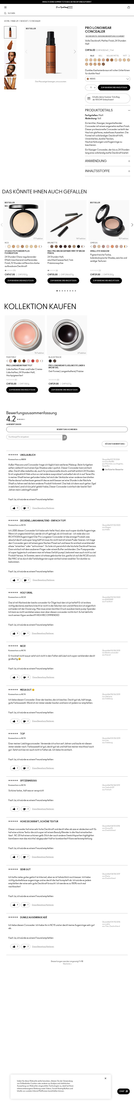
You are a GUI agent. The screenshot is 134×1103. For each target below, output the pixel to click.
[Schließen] (105, 1078)
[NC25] (124, 60)
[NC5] (9, 246)
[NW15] (120, 60)
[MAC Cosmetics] (64, 7)
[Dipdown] (54, 361)
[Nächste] (41, 246)
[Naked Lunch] (116, 246)
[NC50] (111, 60)
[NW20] (90, 60)
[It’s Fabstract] (24, 361)
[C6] (22, 246)
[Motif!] (112, 246)
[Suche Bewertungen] (64, 437)
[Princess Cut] (28, 361)
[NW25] (99, 60)
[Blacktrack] (50, 361)
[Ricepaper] (99, 246)
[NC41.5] (13, 246)
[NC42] (86, 64)
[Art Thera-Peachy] (37, 361)
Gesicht (24, 21)
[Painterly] (10, 361)
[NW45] (107, 60)
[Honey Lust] (121, 246)
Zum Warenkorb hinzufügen (114, 87)
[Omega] (74, 246)
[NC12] (27, 246)
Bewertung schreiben (67, 429)
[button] (123, 1091)
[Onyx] (78, 246)
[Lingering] (69, 246)
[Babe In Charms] (33, 361)
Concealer (35, 21)
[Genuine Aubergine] (60, 246)
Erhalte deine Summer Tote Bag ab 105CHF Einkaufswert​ (67, 2)
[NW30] (103, 60)
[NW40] (99, 64)
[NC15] (116, 60)
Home (6, 21)
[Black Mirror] (15, 361)
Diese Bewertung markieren (43, 508)
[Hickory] (65, 246)
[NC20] (86, 60)
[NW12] (18, 246)
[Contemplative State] (19, 361)
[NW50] (103, 64)
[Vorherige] (6, 246)
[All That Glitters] (103, 246)
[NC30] (95, 60)
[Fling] (56, 246)
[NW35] (90, 64)
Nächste (67, 964)
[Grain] (108, 246)
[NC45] (95, 64)
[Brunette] (52, 246)
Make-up (14, 21)
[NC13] (31, 246)
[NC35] (128, 60)
